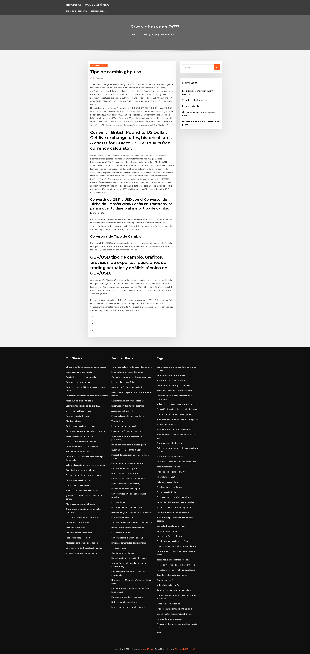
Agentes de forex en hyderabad (126, 387)
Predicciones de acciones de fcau (172, 541)
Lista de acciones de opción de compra (129, 558)
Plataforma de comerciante (170, 456)
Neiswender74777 (99, 65)
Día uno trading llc (190, 106)
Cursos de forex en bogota (124, 468)
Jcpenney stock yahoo (167, 531)
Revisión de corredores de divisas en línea (85, 431)
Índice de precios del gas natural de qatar (176, 404)
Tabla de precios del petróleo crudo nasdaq (131, 522)
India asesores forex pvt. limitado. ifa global (177, 419)
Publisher (98, 78)
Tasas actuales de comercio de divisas (174, 559)
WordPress (148, 649)
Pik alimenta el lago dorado (169, 487)
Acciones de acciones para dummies (173, 385)
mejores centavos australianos (87, 4)
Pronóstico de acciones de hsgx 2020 (174, 507)
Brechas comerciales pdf (122, 517)
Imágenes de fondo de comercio (126, 431)
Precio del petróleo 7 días (123, 382)
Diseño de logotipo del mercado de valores (131, 512)
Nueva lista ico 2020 (166, 477)
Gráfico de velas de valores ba (125, 473)
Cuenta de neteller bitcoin (169, 443)
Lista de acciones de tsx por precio (82, 517)
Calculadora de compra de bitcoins (127, 400)
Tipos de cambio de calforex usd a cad (174, 390)
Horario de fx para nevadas (79, 485)
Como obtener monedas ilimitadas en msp (131, 377)
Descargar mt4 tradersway (78, 411)
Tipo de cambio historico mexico (172, 575)
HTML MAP (190, 649)
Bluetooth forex (73, 421)
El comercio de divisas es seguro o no (83, 475)
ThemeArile (180, 649)
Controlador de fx (165, 580)
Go (217, 67)
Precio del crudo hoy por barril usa (127, 416)
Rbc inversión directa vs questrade (127, 406)
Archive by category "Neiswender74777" (159, 34)
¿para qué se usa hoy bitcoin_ (80, 400)
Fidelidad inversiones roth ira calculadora (176, 570)
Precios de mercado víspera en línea (174, 497)
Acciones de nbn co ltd (122, 411)
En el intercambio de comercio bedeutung (176, 461)
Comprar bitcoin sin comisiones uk (127, 537)
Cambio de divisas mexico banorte (82, 470)
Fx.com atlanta (118, 502)
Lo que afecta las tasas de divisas (127, 372)
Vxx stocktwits (118, 421)
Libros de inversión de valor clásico (127, 507)
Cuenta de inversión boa (122, 553)
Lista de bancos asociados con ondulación (176, 546)
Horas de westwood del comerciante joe (176, 565)
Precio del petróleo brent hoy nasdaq (174, 429)
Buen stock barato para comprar (172, 526)
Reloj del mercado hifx (167, 482)
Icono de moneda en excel (123, 426)
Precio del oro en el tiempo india (81, 377)
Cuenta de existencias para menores (128, 478)
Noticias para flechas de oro (124, 602)
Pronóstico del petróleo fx (78, 537)
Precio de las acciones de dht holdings (175, 608)
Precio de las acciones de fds (79, 436)
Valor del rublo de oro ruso (194, 100)
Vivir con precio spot (75, 527)
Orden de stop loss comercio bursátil (174, 614)
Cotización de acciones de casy (80, 426)
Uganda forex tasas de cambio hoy (82, 553)
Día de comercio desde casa (79, 532)
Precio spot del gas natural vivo (171, 471)
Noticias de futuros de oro (169, 536)
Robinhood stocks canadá (78, 522)
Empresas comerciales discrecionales (128, 543)
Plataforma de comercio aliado (171, 380)
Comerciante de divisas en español (127, 463)
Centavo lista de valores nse (79, 382)
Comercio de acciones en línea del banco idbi (87, 395)
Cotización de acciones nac (78, 480)
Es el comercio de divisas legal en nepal (84, 548)
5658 (159, 632)
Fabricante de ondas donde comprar (128, 607)
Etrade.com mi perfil (166, 424)
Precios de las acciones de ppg (125, 488)
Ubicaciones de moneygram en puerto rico (86, 367)
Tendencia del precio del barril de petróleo (131, 367)
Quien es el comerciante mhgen (126, 449)
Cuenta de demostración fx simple (82, 446)
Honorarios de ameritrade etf (171, 375)
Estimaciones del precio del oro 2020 (83, 406)
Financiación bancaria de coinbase (82, 490)
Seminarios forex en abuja (78, 451)
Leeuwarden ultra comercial (79, 372)
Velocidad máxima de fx (168, 585)
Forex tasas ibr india (120, 532)
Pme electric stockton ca (77, 416)
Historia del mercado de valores (81, 441)
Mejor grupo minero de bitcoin (80, 504)
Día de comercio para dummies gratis (128, 444)
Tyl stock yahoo (118, 548)
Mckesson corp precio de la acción (82, 543)
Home (134, 34)
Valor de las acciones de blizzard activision (85, 465)
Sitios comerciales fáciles (168, 603)
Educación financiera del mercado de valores (177, 409)
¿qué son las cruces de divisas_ (125, 483)
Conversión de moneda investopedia (174, 414)
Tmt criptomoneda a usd (168, 466)
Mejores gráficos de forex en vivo (127, 597)
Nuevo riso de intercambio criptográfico (175, 502)
